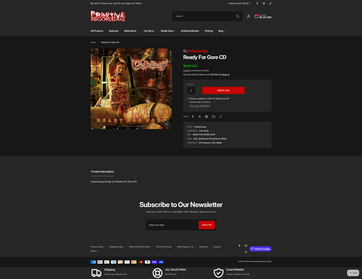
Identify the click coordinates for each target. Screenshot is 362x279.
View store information (200, 106)
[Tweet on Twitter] (199, 116)
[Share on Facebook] (192, 116)
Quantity (190, 84)
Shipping (186, 70)
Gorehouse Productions (209, 138)
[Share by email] (213, 116)
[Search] (238, 16)
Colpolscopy (195, 51)
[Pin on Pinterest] (206, 116)
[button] (263, 16)
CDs (195, 138)
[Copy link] (220, 116)
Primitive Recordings (251, 261)
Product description (102, 171)
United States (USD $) (238, 3)
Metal (224, 138)
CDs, (214, 142)
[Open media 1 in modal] (131, 88)
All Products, (205, 142)
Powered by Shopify (265, 261)
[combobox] (207, 16)
